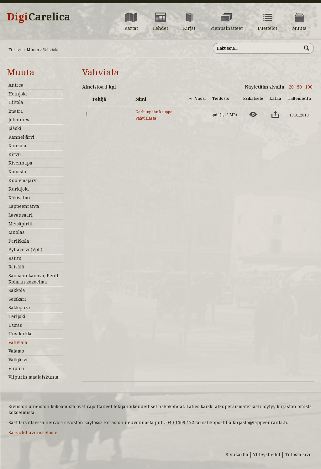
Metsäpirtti (20, 223)
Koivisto (17, 171)
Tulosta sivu (298, 454)
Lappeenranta (23, 206)
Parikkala (18, 241)
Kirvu (14, 154)
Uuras (15, 325)
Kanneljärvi (21, 137)
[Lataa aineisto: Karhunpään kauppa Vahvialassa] (275, 114)
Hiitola (15, 102)
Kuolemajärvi (23, 180)
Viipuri (16, 368)
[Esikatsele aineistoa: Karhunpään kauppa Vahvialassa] (253, 114)
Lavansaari (20, 215)
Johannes (18, 119)
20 (291, 86)
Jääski (14, 128)
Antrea (16, 85)
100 (309, 86)
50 (299, 86)
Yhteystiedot (266, 454)
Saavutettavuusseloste (32, 432)
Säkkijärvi (19, 307)
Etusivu (15, 49)
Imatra (15, 111)
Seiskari (17, 299)
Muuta (33, 49)
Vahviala (17, 342)
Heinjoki (17, 93)
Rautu (15, 258)
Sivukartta (237, 454)
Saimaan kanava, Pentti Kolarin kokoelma (34, 278)
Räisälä (16, 266)
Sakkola (16, 290)
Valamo (16, 350)
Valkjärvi (18, 359)
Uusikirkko (20, 333)
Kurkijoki (18, 188)
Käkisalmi (19, 197)
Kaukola (17, 145)
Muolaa (16, 232)
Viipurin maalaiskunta (33, 377)
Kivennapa (20, 162)
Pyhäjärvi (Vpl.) (25, 249)
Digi (38, 17)
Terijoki (16, 316)
